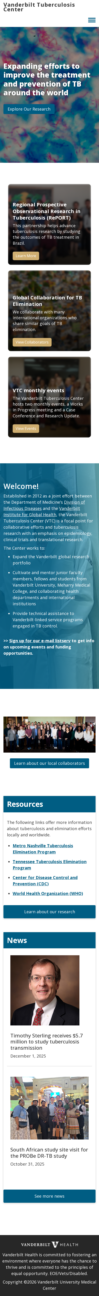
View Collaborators (32, 342)
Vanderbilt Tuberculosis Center (39, 7)
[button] (29, 109)
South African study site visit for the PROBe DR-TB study (49, 1152)
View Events (26, 428)
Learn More (26, 255)
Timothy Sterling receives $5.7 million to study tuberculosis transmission (46, 1041)
